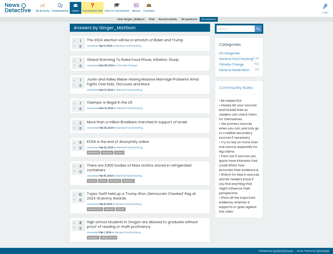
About (136, 11)
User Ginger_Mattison (131, 19)
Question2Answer (283, 250)
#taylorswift (95, 209)
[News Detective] (18, 7)
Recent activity (168, 19)
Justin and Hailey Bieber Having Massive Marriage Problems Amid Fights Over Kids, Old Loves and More (143, 81)
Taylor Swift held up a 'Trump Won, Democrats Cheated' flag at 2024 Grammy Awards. (141, 196)
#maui (92, 180)
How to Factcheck (117, 11)
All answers (209, 19)
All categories (229, 53)
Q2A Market (322, 250)
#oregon (93, 237)
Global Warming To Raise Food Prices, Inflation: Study (133, 59)
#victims (115, 180)
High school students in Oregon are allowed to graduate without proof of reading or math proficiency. (142, 224)
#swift (120, 209)
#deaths (128, 180)
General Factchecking (128, 45)
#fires (103, 180)
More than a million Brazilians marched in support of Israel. (137, 122)
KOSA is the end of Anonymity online (118, 141)
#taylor (109, 209)
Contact (149, 11)
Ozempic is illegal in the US (109, 102)
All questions (189, 19)
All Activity (43, 11)
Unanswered (60, 11)
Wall (151, 19)
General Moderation (234, 70)
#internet (93, 152)
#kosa (119, 152)
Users (75, 11)
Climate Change (127, 65)
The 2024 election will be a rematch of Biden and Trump (135, 40)
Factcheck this (93, 11)
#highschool (109, 237)
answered (93, 45)
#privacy (107, 152)
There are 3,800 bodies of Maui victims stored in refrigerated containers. (139, 167)
